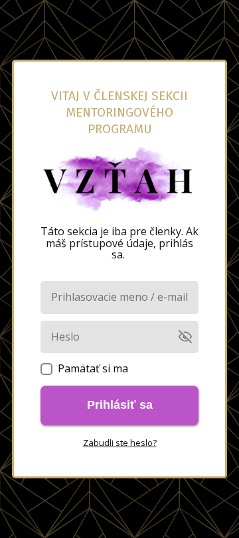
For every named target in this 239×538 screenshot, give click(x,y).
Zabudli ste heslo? (120, 443)
